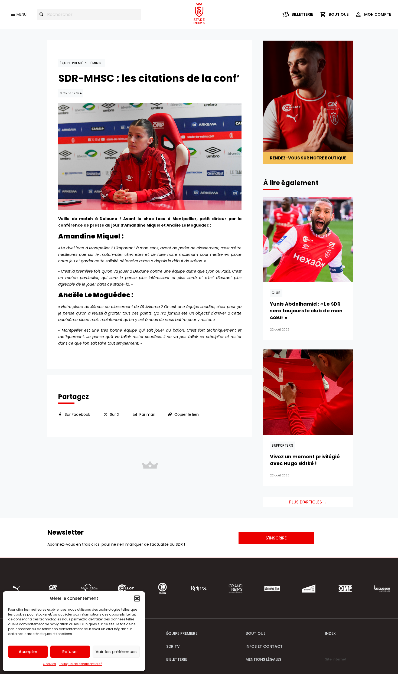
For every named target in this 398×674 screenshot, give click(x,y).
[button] (137, 598)
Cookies (49, 664)
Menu (22, 14)
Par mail (147, 414)
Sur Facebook (77, 414)
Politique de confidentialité (80, 664)
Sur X (114, 414)
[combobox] (89, 14)
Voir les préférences (116, 652)
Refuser (70, 652)
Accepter (28, 652)
